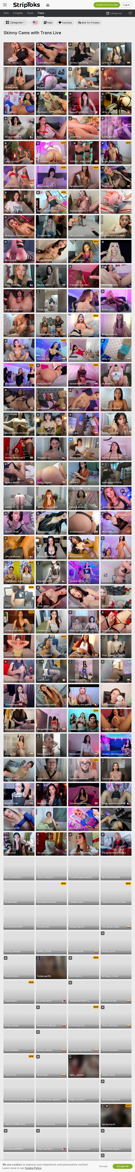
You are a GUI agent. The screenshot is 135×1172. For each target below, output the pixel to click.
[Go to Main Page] (26, 5)
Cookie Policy (33, 1168)
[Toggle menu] (5, 5)
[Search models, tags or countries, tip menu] (130, 13)
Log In (126, 5)
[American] (35, 22)
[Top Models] (48, 5)
